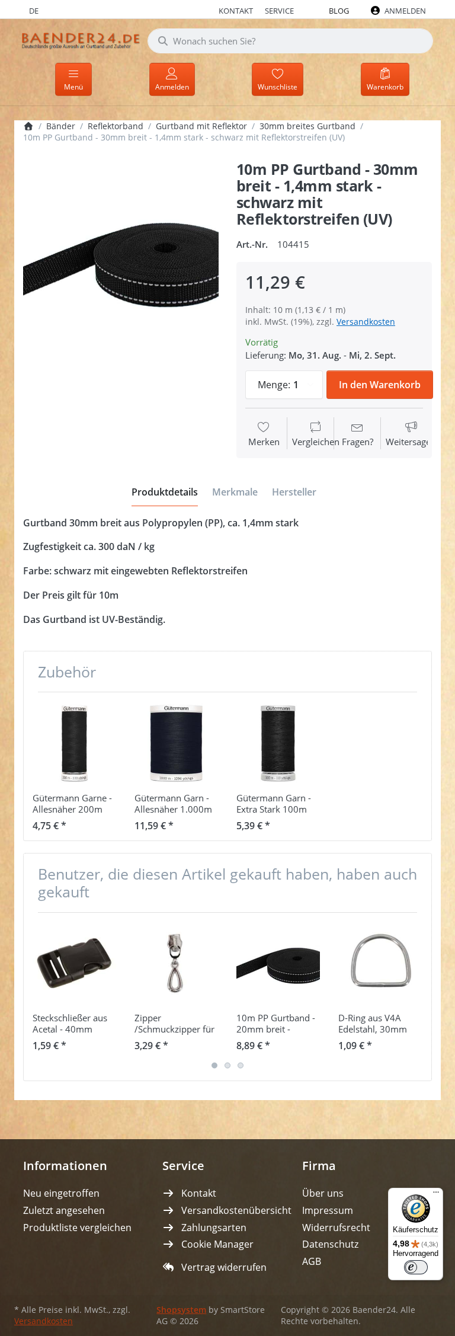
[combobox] (290, 40)
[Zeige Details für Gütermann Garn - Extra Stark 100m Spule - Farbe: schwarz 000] (278, 743)
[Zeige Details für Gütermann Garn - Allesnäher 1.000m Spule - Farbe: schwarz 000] (176, 743)
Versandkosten (366, 321)
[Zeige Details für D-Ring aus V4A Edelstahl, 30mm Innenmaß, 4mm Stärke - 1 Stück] (380, 963)
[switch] (416, 1267)
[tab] (165, 492)
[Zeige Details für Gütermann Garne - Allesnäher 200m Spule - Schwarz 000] (74, 743)
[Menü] (436, 1195)
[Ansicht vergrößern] (121, 259)
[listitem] (121, 259)
